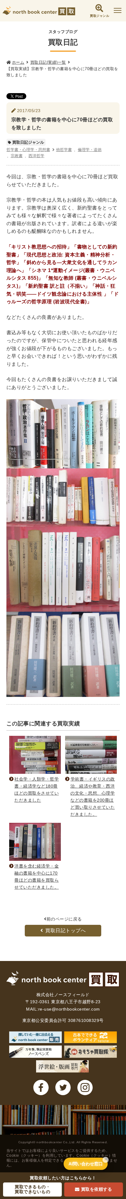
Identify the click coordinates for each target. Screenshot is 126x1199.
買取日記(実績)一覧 (48, 62)
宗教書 (17, 155)
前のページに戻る (64, 919)
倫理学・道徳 (90, 149)
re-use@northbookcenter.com (69, 1009)
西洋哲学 (36, 155)
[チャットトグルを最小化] (105, 1160)
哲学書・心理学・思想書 (28, 149)
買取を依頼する (96, 1189)
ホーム (18, 62)
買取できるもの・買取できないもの (32, 1189)
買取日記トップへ (65, 930)
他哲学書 (64, 149)
